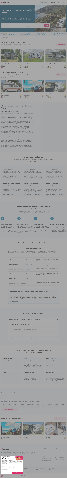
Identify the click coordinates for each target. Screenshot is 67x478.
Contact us (15, 475)
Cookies (32, 475)
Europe (63, 404)
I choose (6, 472)
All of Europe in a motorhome (8, 409)
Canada (4, 404)
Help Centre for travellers (47, 460)
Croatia (22, 404)
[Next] (20, 55)
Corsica (4, 396)
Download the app (43, 2)
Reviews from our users (46, 458)
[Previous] (2, 55)
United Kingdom (30, 404)
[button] (2, 476)
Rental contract (58, 453)
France (38, 404)
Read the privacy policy (5, 469)
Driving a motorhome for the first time (46, 456)
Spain (10, 404)
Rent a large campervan (60, 418)
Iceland (56, 404)
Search (46, 25)
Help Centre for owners (59, 459)
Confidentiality (27, 475)
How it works (44, 450)
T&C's (22, 475)
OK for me (17, 472)
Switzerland (50, 404)
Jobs (19, 475)
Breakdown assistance (59, 457)
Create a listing (53, 2)
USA (43, 404)
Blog (11, 475)
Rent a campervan (61, 74)
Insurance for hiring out (59, 455)
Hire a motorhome (61, 44)
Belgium (15, 404)
